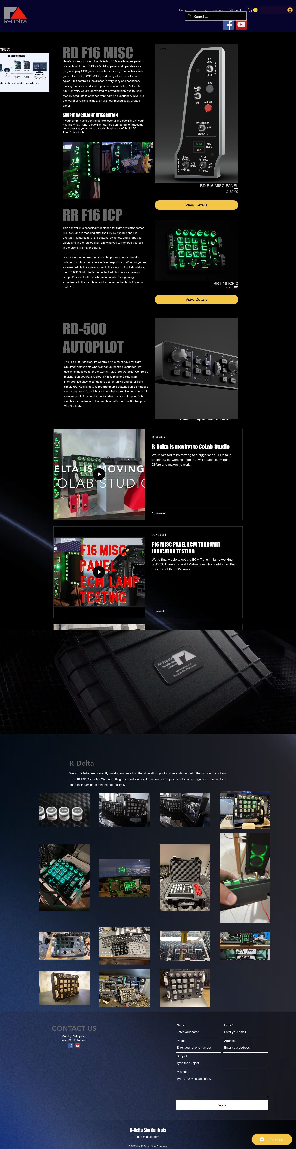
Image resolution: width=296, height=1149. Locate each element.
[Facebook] (228, 24)
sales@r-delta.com (74, 1040)
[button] (218, 10)
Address (230, 1040)
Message (183, 1071)
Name (181, 1025)
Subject (182, 1056)
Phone (181, 1040)
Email (227, 1025)
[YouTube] (241, 24)
